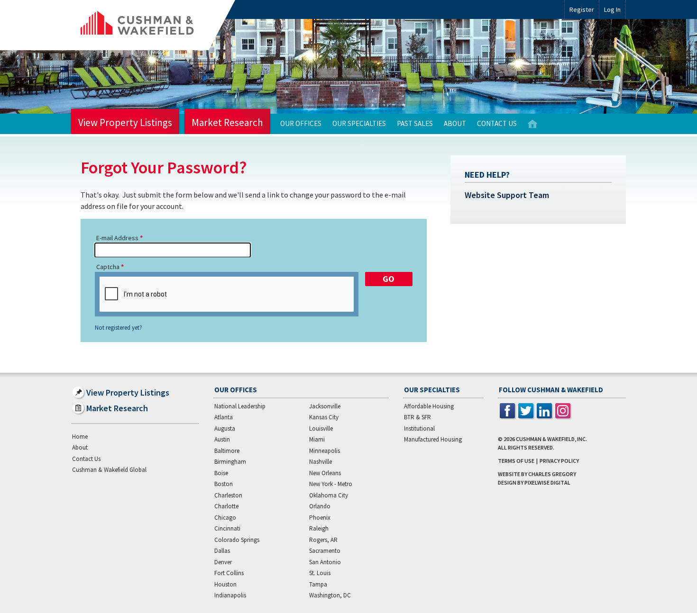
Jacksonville (324, 406)
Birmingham (230, 462)
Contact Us (497, 123)
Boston (223, 484)
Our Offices (300, 123)
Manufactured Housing (433, 439)
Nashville (320, 462)
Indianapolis (230, 595)
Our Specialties (359, 123)
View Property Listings (125, 122)
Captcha (107, 266)
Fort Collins (229, 573)
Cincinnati (227, 528)
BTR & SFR (417, 417)
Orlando (319, 506)
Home (532, 124)
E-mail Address (117, 238)
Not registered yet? (118, 328)
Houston (225, 584)
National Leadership (240, 406)
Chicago (225, 518)
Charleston (228, 495)
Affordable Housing (429, 406)
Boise (221, 473)
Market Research (227, 122)
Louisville (321, 428)
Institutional (419, 428)
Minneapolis (324, 451)
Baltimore (226, 451)
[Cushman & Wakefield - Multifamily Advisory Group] (153, 25)
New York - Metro (330, 484)
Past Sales (415, 123)
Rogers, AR (323, 540)
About (455, 123)
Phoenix (319, 518)
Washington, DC (330, 595)
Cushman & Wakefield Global (109, 470)
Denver (223, 562)
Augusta (224, 428)
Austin (222, 439)
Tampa (318, 584)
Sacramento (324, 551)
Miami (317, 439)
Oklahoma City (328, 495)
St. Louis (319, 573)
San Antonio (325, 562)
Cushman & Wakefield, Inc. (551, 438)
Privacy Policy (559, 460)
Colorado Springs (236, 540)
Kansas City (324, 417)
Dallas (222, 551)
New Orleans (325, 473)
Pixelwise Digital (547, 482)
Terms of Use (516, 460)
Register (581, 9)
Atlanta (223, 417)
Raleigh (319, 528)
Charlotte (226, 506)
